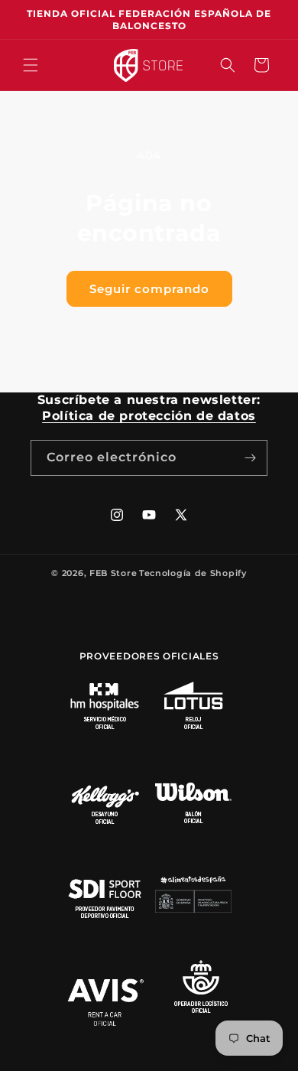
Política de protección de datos (149, 416)
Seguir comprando (149, 289)
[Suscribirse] (250, 458)
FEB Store (113, 573)
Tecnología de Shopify (193, 573)
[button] (30, 65)
